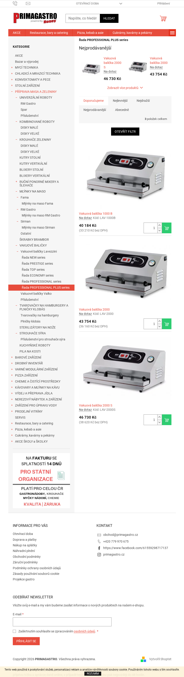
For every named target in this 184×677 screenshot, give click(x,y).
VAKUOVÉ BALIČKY (33, 245)
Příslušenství (29, 115)
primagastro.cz (114, 554)
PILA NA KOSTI (30, 351)
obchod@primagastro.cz (120, 534)
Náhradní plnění (24, 551)
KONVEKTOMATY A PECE (32, 79)
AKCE (19, 55)
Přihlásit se (26, 641)
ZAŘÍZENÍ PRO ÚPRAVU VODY (36, 405)
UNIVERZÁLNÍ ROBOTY (36, 97)
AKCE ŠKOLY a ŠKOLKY (31, 441)
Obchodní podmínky (27, 556)
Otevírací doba (87, 3)
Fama (25, 197)
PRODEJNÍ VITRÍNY (28, 411)
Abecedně (122, 110)
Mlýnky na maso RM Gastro (41, 215)
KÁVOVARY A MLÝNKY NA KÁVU (37, 387)
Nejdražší (143, 100)
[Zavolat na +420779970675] (19, 3)
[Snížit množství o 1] (159, 230)
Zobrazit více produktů (122, 88)
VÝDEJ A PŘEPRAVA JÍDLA (34, 393)
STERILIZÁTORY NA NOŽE (38, 327)
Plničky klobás (30, 321)
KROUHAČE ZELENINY (35, 139)
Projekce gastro (24, 579)
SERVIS (20, 417)
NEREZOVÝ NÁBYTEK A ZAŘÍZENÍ (38, 399)
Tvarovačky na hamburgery (40, 315)
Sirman (26, 221)
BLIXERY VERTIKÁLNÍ (35, 175)
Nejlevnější (120, 100)
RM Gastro (28, 103)
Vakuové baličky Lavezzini (39, 251)
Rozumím (93, 673)
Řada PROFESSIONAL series (41, 281)
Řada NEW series (33, 257)
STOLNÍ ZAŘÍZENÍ (27, 85)
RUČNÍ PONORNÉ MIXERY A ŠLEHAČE (39, 183)
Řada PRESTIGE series (37, 263)
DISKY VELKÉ (30, 133)
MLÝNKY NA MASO (33, 191)
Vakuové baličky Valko (36, 293)
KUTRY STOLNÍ (30, 157)
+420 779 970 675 (116, 541)
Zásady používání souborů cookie (36, 573)
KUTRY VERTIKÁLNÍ (33, 163)
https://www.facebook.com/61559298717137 (135, 548)
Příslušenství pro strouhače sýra (43, 339)
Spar (24, 109)
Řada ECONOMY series (38, 275)
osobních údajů (84, 631)
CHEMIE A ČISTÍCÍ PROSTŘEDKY (37, 381)
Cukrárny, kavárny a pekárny (35, 435)
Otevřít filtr (125, 131)
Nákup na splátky (25, 545)
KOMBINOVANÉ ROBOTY (37, 121)
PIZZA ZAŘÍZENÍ (26, 375)
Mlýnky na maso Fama (37, 203)
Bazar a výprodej (26, 61)
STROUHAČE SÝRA (33, 333)
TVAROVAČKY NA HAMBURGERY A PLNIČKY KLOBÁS (44, 307)
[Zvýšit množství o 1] (159, 225)
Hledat (109, 18)
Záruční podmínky (25, 562)
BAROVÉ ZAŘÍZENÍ (28, 357)
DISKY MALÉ (29, 127)
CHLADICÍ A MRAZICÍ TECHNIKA (37, 73)
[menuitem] (16, 32)
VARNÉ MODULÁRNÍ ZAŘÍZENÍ (36, 369)
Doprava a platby (25, 539)
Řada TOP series (33, 269)
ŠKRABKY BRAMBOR (34, 239)
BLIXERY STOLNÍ (31, 169)
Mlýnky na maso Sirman (38, 227)
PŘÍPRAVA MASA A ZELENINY (36, 91)
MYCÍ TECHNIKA (26, 67)
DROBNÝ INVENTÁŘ (29, 363)
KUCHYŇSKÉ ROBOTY (35, 345)
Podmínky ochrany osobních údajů (37, 568)
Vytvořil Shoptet (160, 659)
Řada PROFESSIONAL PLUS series (46, 287)
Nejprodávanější (94, 110)
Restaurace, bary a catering (34, 423)
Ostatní (26, 233)
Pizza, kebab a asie (28, 429)
